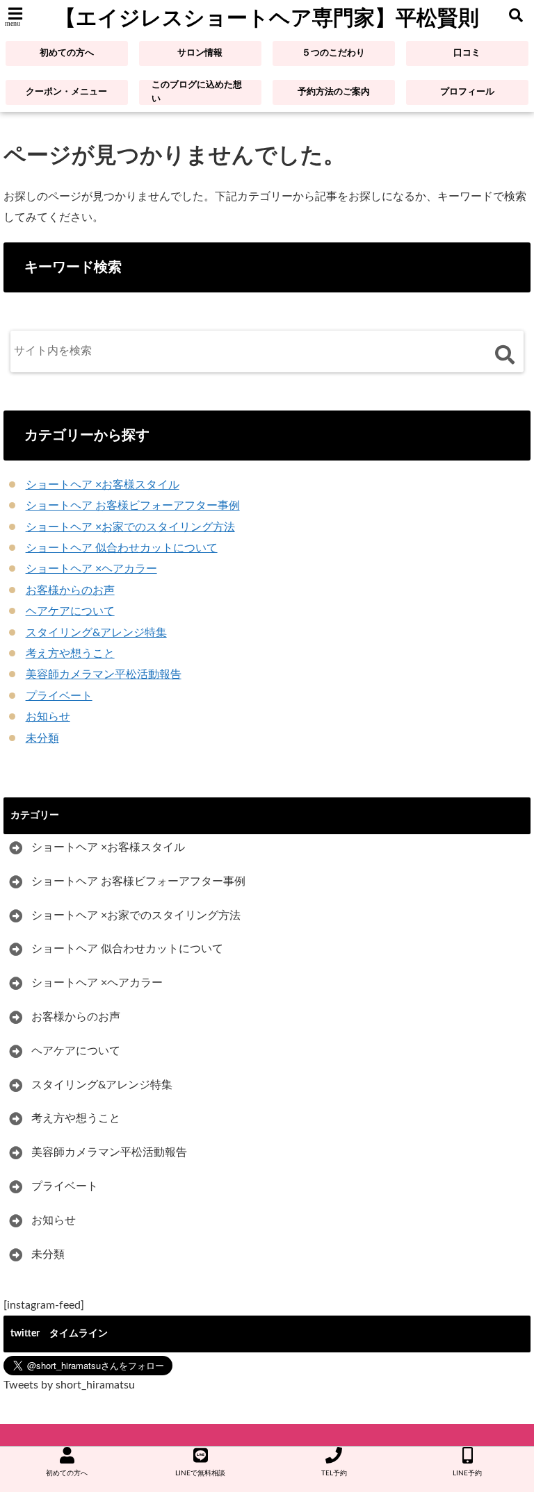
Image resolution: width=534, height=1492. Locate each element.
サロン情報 (199, 53)
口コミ (466, 53)
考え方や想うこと (70, 653)
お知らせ (48, 716)
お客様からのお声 (70, 590)
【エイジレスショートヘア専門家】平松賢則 (267, 17)
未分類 (42, 738)
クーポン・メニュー (66, 92)
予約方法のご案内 (334, 92)
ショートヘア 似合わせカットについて (122, 548)
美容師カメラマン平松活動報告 (103, 674)
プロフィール (467, 92)
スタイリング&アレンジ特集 (96, 632)
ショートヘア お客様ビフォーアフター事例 (133, 505)
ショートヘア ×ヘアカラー (91, 568)
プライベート (59, 696)
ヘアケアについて (70, 611)
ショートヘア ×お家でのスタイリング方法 (130, 527)
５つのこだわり (333, 53)
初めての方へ (67, 53)
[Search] (504, 354)
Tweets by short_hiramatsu (69, 1385)
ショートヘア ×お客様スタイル (102, 484)
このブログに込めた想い (197, 92)
